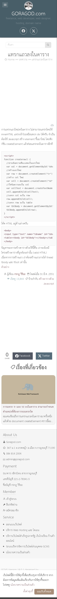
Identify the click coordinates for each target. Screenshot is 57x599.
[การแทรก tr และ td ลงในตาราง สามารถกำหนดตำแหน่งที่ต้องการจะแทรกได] (28, 389)
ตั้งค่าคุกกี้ (28, 591)
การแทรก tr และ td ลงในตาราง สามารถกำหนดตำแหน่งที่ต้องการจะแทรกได (28, 409)
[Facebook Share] (23, 31)
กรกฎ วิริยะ (20, 274)
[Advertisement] (28, 95)
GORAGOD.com (28, 13)
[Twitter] (33, 31)
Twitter (46, 356)
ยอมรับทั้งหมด (44, 591)
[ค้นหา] (48, 45)
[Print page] (52, 125)
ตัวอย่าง (5, 267)
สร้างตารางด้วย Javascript (46, 281)
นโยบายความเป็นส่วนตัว (22, 585)
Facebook (24, 356)
